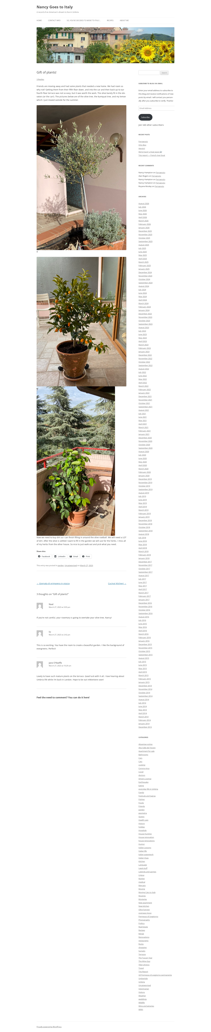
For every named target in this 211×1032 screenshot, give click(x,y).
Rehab (141, 933)
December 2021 (145, 396)
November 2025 (145, 234)
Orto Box (142, 145)
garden (61, 565)
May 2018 (143, 544)
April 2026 (143, 217)
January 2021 (144, 434)
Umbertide (143, 978)
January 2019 (144, 517)
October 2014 (144, 692)
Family (141, 792)
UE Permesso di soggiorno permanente (155, 975)
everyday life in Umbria (148, 789)
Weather (142, 995)
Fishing (142, 799)
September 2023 (145, 324)
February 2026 (145, 224)
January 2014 (144, 723)
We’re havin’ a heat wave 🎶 (150, 152)
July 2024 (142, 289)
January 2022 (144, 393)
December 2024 (145, 272)
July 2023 (142, 331)
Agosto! (142, 148)
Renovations (144, 937)
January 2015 (144, 682)
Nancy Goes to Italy (55, 6)
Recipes (110, 20)
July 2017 (142, 579)
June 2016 (143, 623)
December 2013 (145, 727)
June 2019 (143, 499)
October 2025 (144, 238)
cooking (142, 765)
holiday (142, 827)
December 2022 (145, 355)
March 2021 (143, 427)
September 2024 (145, 282)
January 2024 (144, 310)
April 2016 (143, 630)
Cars (140, 758)
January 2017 (144, 599)
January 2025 (144, 269)
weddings (143, 999)
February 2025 (145, 265)
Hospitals (143, 830)
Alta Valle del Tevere (147, 747)
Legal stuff (143, 868)
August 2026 (144, 203)
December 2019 (145, 479)
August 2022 (144, 369)
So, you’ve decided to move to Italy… (84, 20)
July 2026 (142, 207)
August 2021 (144, 410)
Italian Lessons (145, 847)
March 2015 (143, 675)
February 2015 (145, 679)
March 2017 (143, 592)
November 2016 (145, 606)
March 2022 (143, 386)
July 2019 (142, 496)
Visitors (142, 992)
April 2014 (143, 713)
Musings (142, 896)
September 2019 (145, 489)
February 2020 (145, 472)
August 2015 (144, 658)
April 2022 (143, 382)
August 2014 (144, 699)
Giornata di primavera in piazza (53, 583)
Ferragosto (143, 141)
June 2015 (143, 665)
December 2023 (145, 313)
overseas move (145, 913)
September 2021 (145, 406)
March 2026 (143, 220)
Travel (141, 968)
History (142, 823)
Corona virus (144, 768)
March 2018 (143, 551)
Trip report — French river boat (152, 155)
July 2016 (142, 620)
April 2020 (143, 465)
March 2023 (143, 344)
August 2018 (144, 534)
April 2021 (143, 424)
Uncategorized (71, 565)
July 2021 (142, 413)
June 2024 (143, 293)
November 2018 (145, 524)
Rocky (141, 944)
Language (143, 865)
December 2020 (145, 437)
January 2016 (144, 641)
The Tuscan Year (145, 958)
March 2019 (143, 510)
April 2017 (143, 589)
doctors (142, 775)
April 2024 (143, 300)
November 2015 (145, 648)
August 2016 (144, 617)
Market (142, 878)
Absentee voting (145, 744)
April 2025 (143, 258)
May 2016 (143, 627)
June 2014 (143, 706)
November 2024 (145, 276)
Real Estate (143, 927)
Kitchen (142, 861)
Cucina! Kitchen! (117, 583)
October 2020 (144, 444)
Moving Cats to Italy (147, 892)
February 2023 (145, 348)
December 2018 (145, 520)
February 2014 (145, 720)
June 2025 (143, 251)
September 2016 (145, 613)
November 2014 (145, 689)
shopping (143, 947)
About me (124, 20)
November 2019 (145, 482)
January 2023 (144, 351)
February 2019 (145, 513)
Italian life (143, 851)
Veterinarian (144, 989)
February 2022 (145, 389)
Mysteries (143, 899)
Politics (142, 923)
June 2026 (143, 210)
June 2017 (143, 582)
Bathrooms (143, 754)
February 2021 (145, 431)
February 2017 (145, 596)
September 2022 (145, 365)
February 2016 (145, 637)
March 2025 (143, 262)
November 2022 (145, 358)
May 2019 (143, 503)
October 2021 (144, 403)
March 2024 (143, 303)
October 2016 (144, 610)
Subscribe (145, 117)
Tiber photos (144, 964)
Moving (142, 889)
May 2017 (143, 586)
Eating (141, 785)
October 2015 (144, 651)
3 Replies (40, 79)
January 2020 (144, 475)
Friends (142, 806)
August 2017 (144, 575)
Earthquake (143, 782)
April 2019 (143, 506)
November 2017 (145, 565)
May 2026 (143, 214)
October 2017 (144, 568)
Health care (143, 820)
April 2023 (143, 341)
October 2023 (144, 320)
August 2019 (144, 493)
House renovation (146, 837)
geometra (143, 813)
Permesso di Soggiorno (148, 916)
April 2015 (143, 672)
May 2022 (143, 379)
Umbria (142, 982)
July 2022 (142, 372)
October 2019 (144, 486)
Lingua (141, 875)
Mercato (142, 885)
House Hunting (145, 834)
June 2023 (143, 334)
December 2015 (145, 644)
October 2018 (144, 527)
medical (142, 882)
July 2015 (142, 661)
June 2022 (143, 375)
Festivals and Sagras (147, 796)
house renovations (147, 840)
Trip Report (143, 971)
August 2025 (144, 245)
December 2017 (145, 561)
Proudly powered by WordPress (49, 1027)
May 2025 (143, 255)
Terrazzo (142, 954)
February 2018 (145, 555)
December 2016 (145, 603)
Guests (141, 816)
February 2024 (145, 307)
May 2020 (143, 462)
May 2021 (143, 420)
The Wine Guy (144, 961)
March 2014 (143, 716)
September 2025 (145, 241)
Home (39, 20)
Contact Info (54, 20)
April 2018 (143, 548)
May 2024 (143, 296)
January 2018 (144, 558)
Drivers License (145, 778)
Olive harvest (144, 909)
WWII (141, 1009)
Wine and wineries (146, 1006)
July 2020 (142, 455)
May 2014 (143, 710)
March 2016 (143, 634)
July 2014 (142, 703)
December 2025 (145, 231)
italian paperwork (146, 854)
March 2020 (143, 468)
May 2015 (143, 668)
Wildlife (142, 1002)
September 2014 (145, 696)
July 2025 (142, 248)
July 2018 (142, 537)
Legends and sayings (147, 871)
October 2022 (144, 362)
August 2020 (144, 451)
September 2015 (145, 654)
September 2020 (145, 448)
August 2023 (144, 327)
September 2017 (145, 572)
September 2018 (145, 530)
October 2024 (144, 279)
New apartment (145, 902)
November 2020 (145, 441)
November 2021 (145, 400)
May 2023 (143, 338)
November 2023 (145, 317)
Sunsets (142, 951)
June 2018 (143, 541)
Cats (140, 761)
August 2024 (144, 286)
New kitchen (144, 906)
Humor (142, 844)
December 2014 (145, 685)
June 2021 (143, 417)
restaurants (143, 940)
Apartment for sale (146, 751)
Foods (141, 803)
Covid (141, 772)
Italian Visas (144, 858)
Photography (144, 920)
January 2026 (144, 227)
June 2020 (143, 458)
